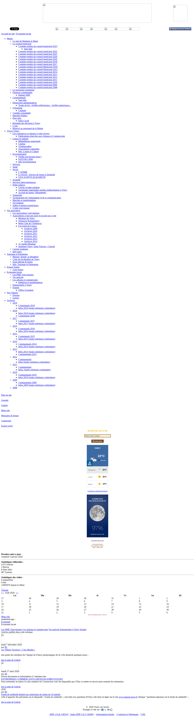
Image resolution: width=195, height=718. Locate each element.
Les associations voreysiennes (26, 213)
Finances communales (22, 92)
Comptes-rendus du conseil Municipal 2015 (38, 69)
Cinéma (21, 144)
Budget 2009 (24, 95)
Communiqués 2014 (27, 344)
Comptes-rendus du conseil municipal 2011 (37, 79)
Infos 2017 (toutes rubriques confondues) (36, 323)
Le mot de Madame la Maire (25, 41)
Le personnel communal (23, 90)
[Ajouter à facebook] (102, 709)
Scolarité (16, 180)
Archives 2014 (30, 241)
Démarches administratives (25, 103)
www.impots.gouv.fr (128, 697)
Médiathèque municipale (29, 141)
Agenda (4, 400)
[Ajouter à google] (111, 709)
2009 (15, 380)
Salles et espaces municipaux (26, 205)
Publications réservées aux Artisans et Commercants (41, 136)
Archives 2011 (30, 233)
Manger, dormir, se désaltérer (26, 257)
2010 (15, 372)
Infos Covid (23, 121)
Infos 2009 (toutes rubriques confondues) (36, 385)
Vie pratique (18, 203)
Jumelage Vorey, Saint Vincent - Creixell (36, 246)
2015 (15, 334)
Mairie (10, 38)
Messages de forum (10, 415)
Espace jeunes (13, 267)
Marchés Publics (20, 115)
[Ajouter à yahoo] (108, 709)
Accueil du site (8, 34)
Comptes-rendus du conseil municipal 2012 (37, 77)
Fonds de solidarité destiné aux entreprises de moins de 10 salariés (30, 694)
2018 (15, 310)
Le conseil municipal (22, 43)
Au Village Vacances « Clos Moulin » (18, 650)
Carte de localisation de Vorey (26, 259)
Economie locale (23, 34)
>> (17, 593)
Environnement (19, 154)
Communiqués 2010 (27, 375)
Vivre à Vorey (13, 131)
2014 (15, 341)
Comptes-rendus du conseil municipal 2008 (37, 87)
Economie (5, 622)
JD (6, 647)
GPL (143, 714)
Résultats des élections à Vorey (26, 123)
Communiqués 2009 (27, 382)
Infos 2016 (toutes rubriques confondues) (36, 331)
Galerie (4, 405)
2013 (15, 349)
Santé (15, 167)
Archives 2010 (30, 231)
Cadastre (22, 110)
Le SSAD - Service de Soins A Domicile (36, 174)
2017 (15, 318)
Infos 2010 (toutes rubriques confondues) (36, 377)
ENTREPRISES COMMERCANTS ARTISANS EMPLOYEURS (32, 679)
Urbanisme (17, 108)
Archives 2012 (30, 236)
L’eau (15, 126)
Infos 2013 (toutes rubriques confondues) (36, 352)
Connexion (6, 421)
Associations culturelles (28, 149)
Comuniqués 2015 (26, 336)
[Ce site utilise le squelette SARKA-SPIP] (2, 587)
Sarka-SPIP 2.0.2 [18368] (82, 714)
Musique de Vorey (26, 218)
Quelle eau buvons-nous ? (30, 156)
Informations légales (105, 714)
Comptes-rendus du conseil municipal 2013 (37, 74)
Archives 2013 (30, 239)
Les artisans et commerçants (25, 280)
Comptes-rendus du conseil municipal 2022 (37, 51)
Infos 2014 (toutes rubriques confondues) (36, 346)
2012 (15, 357)
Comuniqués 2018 (26, 316)
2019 (15, 303)
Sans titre (28, 49)
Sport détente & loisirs (23, 262)
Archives (11, 300)
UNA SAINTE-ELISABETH (32, 177)
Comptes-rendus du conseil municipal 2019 (37, 59)
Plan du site (6, 395)
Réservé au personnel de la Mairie (28, 128)
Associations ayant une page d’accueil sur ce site (34, 215)
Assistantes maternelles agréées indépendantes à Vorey (42, 190)
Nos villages (12, 292)
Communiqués (19, 97)
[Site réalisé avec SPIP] (3, 587)
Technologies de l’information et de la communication (37, 198)
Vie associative (13, 210)
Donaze (16, 295)
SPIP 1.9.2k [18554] (59, 714)
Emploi (16, 287)
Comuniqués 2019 (26, 305)
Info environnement (27, 162)
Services (16, 164)
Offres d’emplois (25, 290)
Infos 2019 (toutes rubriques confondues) (36, 308)
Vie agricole (18, 277)
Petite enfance (19, 185)
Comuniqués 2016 (26, 328)
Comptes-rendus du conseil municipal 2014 (37, 72)
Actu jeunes (18, 269)
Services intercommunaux (24, 182)
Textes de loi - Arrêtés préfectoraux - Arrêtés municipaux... (44, 105)
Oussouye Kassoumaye (28, 221)
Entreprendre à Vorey (22, 285)
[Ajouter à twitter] (105, 709)
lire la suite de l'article (11, 660)
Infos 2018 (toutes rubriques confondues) (36, 313)
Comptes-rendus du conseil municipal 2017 (37, 64)
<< (2, 593)
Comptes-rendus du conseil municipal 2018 (37, 61)
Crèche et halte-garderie (29, 187)
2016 (15, 326)
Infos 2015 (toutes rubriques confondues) (36, 339)
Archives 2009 (30, 228)
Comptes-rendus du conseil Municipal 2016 (38, 67)
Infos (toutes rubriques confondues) (34, 362)
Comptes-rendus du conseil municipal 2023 (37, 46)
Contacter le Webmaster (127, 714)
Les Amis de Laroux (27, 226)
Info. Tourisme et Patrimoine (25, 264)
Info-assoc (17, 251)
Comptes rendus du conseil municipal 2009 (37, 85)
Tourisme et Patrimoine (17, 254)
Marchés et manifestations (24, 200)
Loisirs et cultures (20, 138)
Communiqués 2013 (27, 354)
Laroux (16, 298)
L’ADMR (22, 172)
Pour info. (17, 118)
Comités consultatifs (22, 113)
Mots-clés (5, 410)
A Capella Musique (27, 244)
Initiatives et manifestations (30, 282)
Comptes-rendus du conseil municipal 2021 (37, 54)
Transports (17, 195)
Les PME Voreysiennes (23, 275)
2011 (15, 364)
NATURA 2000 (25, 159)
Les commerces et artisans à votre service (31, 133)
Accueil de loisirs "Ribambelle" (32, 192)
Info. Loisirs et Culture (28, 151)
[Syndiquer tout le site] (1, 587)
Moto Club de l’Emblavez (30, 223)
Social (15, 169)
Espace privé (7, 426)
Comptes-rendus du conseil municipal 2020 (37, 56)
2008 (15, 387)
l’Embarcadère (24, 146)
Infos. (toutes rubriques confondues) (34, 369)
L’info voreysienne (21, 208)
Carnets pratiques (20, 249)
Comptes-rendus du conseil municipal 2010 (37, 82)
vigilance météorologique (97, 491)
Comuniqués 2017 (26, 321)
